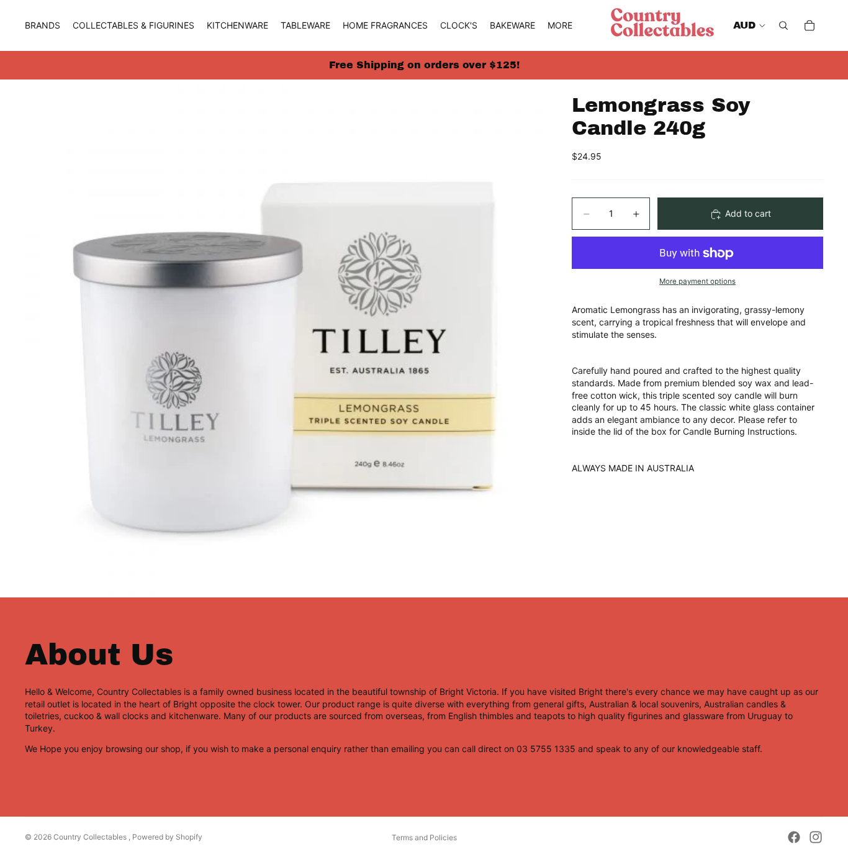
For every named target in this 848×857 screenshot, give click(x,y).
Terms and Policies (424, 837)
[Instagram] (815, 837)
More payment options (697, 281)
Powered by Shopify (167, 836)
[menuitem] (560, 25)
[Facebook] (794, 837)
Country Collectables (91, 836)
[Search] (783, 25)
